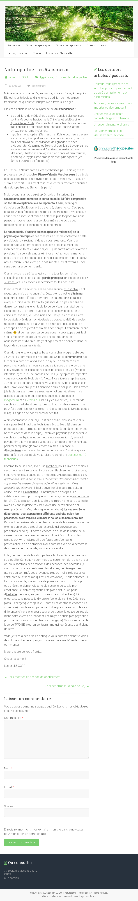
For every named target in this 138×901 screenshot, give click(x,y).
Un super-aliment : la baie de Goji (67, 686)
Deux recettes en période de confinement (32, 677)
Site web (9, 806)
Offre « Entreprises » (68, 45)
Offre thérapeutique (38, 45)
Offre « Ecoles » (96, 45)
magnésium (11, 400)
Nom (8, 768)
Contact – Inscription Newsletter (53, 53)
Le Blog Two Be (17, 53)
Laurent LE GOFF (18, 77)
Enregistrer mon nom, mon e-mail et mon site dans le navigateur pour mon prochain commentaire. (44, 832)
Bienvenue (13, 45)
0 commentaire (38, 86)
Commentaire (13, 718)
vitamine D (33, 400)
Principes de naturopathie (71, 77)
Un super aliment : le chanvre (112, 124)
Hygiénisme (46, 77)
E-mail (9, 787)
